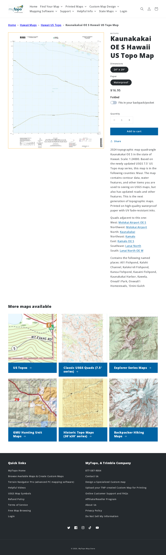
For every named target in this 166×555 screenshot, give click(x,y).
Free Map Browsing (19, 510)
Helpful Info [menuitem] (85, 11)
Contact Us (92, 476)
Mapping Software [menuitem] (42, 11)
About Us (90, 504)
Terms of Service (18, 504)
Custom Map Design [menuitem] (102, 6)
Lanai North (133, 246)
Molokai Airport (136, 227)
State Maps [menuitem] (106, 11)
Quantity (115, 113)
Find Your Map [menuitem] (49, 6)
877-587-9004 (93, 470)
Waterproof (121, 82)
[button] (142, 9)
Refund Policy (16, 499)
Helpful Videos (17, 487)
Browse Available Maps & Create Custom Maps (36, 476)
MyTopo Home (17, 470)
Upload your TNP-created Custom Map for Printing (115, 487)
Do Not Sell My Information (102, 516)
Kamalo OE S (126, 241)
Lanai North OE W (131, 250)
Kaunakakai (127, 232)
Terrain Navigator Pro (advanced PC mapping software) (41, 481)
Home (12, 25)
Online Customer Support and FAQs (106, 493)
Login (11, 516)
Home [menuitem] (33, 6)
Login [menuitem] (123, 11)
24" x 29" (119, 69)
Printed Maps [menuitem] (74, 6)
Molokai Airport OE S (132, 222)
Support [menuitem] (65, 11)
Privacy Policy (93, 510)
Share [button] (117, 141)
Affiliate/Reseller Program (100, 499)
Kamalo (130, 236)
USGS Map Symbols (19, 493)
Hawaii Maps (28, 25)
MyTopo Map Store (86, 548)
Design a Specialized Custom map (105, 481)
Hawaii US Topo (51, 25)
